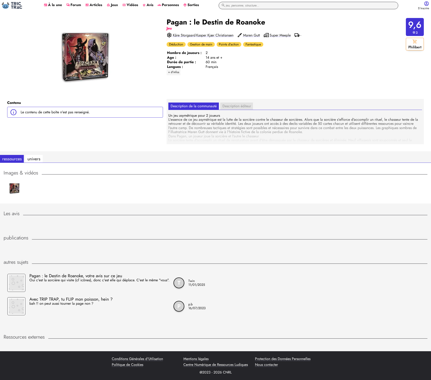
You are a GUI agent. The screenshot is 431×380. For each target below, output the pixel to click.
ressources (12, 159)
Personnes (168, 5)
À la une (53, 5)
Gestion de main (201, 44)
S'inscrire (423, 8)
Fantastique (253, 44)
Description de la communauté (194, 106)
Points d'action (229, 44)
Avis (147, 5)
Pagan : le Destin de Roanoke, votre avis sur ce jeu (75, 275)
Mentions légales (196, 359)
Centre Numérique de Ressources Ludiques (215, 365)
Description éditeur (236, 106)
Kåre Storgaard (184, 35)
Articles (93, 5)
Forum (73, 5)
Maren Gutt (251, 35)
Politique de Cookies (127, 365)
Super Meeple (280, 35)
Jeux (112, 5)
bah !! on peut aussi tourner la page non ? (61, 304)
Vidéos (130, 5)
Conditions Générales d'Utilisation (137, 359)
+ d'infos (173, 72)
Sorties (191, 5)
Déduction (176, 44)
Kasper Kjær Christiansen (214, 35)
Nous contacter (266, 365)
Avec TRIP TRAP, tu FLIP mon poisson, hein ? (71, 299)
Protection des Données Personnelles (282, 359)
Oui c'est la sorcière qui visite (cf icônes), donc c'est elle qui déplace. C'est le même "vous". (99, 280)
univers (33, 159)
